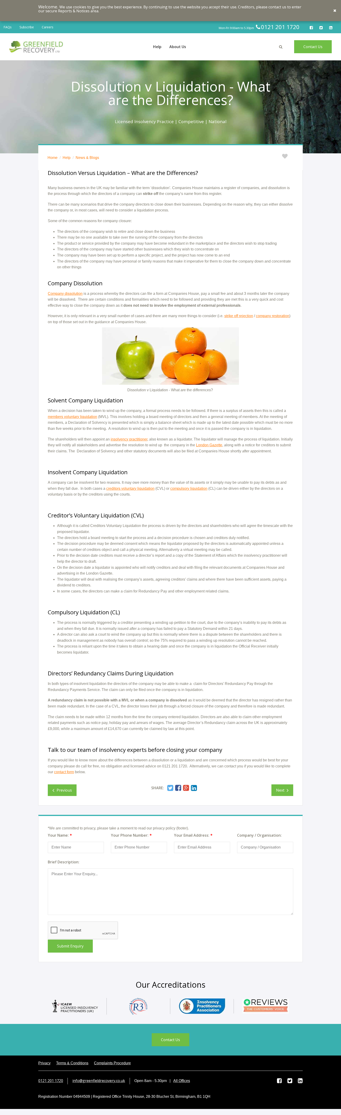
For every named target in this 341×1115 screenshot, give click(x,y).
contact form (64, 772)
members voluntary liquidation (72, 417)
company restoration (272, 316)
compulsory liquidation (188, 488)
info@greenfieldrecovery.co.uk (98, 1080)
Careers (47, 27)
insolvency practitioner (129, 439)
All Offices (181, 1081)
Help (67, 158)
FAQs (7, 27)
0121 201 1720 (50, 1080)
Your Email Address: (191, 835)
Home (53, 158)
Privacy (44, 1063)
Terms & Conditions (72, 1063)
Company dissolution (65, 294)
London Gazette (209, 445)
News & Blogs (87, 158)
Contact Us (312, 46)
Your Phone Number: (129, 835)
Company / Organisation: (259, 835)
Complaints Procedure (112, 1063)
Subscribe (26, 27)
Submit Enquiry (70, 946)
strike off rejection (238, 316)
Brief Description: (63, 862)
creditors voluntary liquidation (130, 488)
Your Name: (58, 835)
